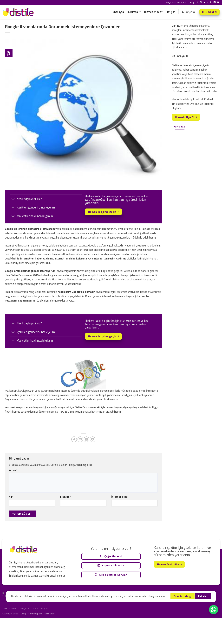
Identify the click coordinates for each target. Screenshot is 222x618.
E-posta (65, 497)
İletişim (170, 12)
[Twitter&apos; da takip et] (204, 2)
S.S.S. (35, 608)
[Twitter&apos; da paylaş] (74, 439)
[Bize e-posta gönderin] (208, 2)
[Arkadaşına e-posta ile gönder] (80, 439)
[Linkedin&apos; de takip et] (215, 2)
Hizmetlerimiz (152, 12)
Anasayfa (118, 12)
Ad (11, 497)
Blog (192, 2)
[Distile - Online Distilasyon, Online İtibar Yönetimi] (18, 12)
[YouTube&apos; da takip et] (218, 2)
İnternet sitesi (119, 497)
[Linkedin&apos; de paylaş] (86, 439)
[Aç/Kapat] (13, 199)
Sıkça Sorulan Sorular (176, 2)
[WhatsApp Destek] (213, 609)
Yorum (13, 470)
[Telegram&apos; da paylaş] (93, 439)
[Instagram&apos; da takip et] (201, 2)
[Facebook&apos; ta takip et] (198, 2)
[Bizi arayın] (211, 2)
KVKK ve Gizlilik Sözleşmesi (16, 608)
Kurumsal (132, 12)
